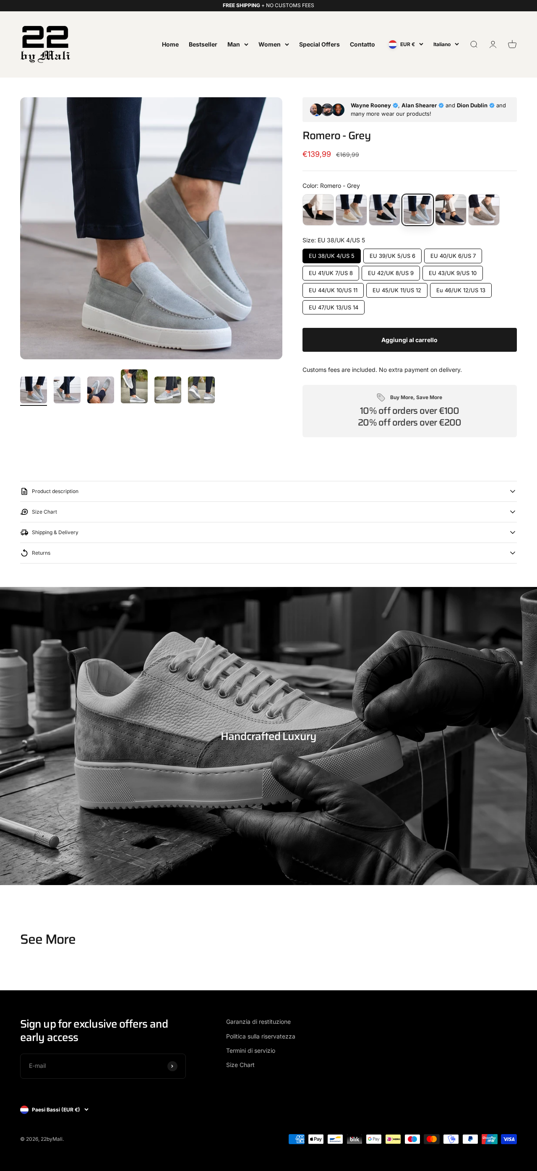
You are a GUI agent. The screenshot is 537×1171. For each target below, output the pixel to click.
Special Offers (319, 43)
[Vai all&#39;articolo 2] (67, 391)
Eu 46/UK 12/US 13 (461, 288)
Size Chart (240, 1064)
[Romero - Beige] (351, 210)
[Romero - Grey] (417, 210)
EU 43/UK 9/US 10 (453, 271)
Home (170, 43)
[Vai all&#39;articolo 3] (100, 391)
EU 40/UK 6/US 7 (453, 254)
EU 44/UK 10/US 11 (333, 288)
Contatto (362, 43)
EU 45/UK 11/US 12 (396, 288)
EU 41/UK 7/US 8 (331, 271)
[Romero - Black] (384, 210)
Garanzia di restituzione (258, 1021)
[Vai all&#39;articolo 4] (134, 387)
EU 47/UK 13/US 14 (333, 305)
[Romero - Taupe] (484, 210)
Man (233, 43)
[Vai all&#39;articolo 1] (33, 391)
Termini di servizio (250, 1050)
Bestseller (203, 43)
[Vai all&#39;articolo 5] (167, 391)
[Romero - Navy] (451, 210)
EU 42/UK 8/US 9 (390, 271)
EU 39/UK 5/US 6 (392, 254)
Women (269, 43)
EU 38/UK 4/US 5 (331, 254)
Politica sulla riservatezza (260, 1036)
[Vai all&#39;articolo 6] (201, 391)
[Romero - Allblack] (318, 210)
